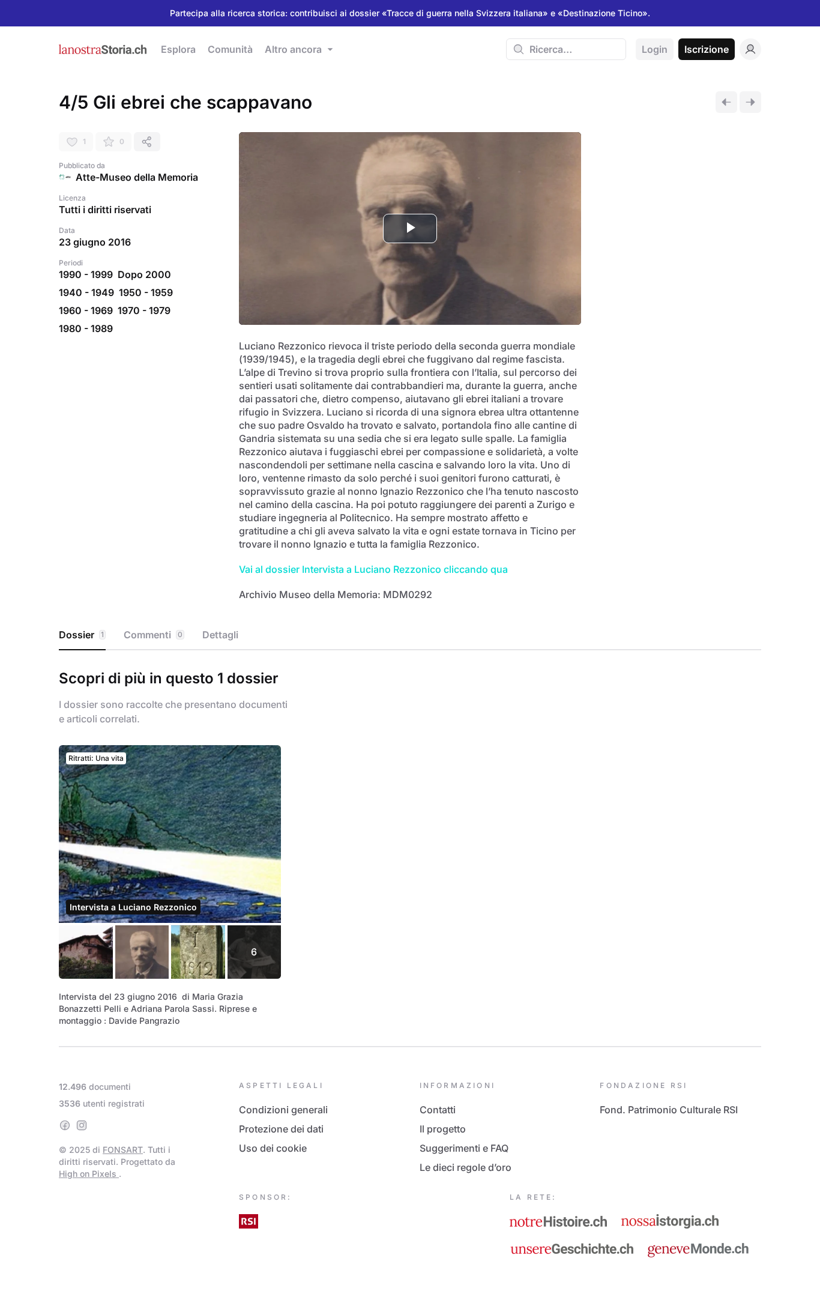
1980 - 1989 (86, 328)
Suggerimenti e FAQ (464, 1148)
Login (655, 49)
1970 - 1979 (144, 310)
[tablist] (410, 635)
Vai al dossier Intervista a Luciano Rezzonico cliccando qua (373, 569)
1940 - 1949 (86, 292)
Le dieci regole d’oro (465, 1167)
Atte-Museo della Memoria (137, 177)
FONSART (123, 1149)
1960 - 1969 (86, 310)
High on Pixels (89, 1174)
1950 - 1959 (146, 292)
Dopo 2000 (144, 274)
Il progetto (443, 1129)
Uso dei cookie (273, 1148)
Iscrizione (706, 49)
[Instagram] (82, 1125)
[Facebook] (65, 1125)
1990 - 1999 (86, 274)
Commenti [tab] (153, 635)
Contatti (438, 1110)
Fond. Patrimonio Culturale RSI (669, 1110)
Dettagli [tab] (220, 635)
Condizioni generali (283, 1110)
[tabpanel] (410, 846)
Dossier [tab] (81, 635)
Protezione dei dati (281, 1129)
